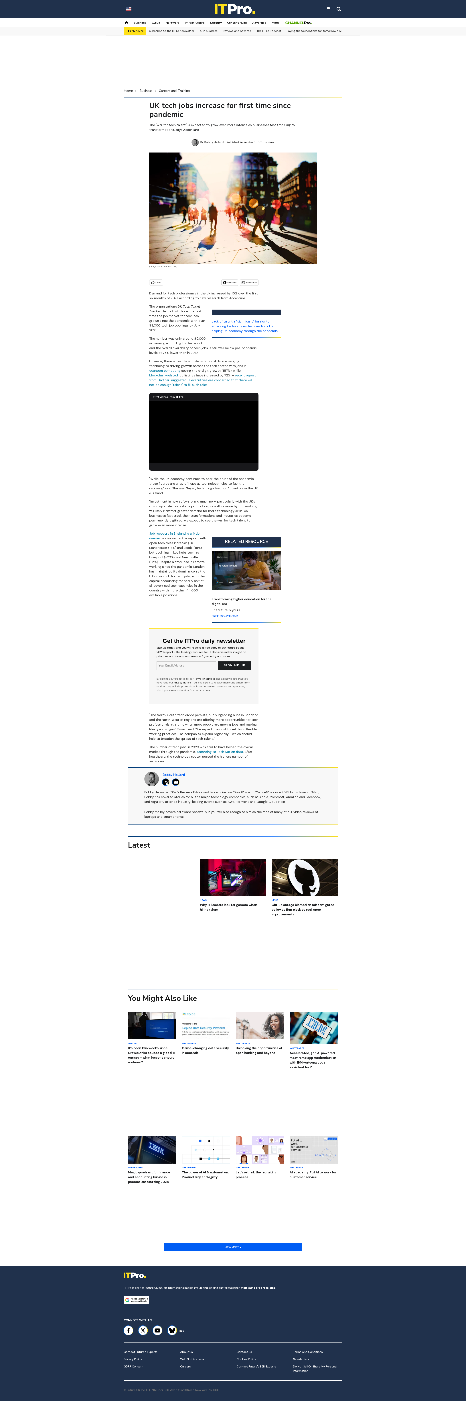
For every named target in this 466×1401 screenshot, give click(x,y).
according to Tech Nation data (219, 752)
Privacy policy (133, 1359)
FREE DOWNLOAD (225, 616)
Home (128, 91)
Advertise (259, 23)
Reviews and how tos (237, 31)
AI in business (209, 31)
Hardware (172, 23)
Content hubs (237, 23)
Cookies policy (246, 1359)
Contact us (244, 1352)
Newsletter (251, 282)
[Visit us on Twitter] (142, 1330)
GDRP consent (133, 1366)
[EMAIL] (177, 782)
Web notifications (192, 1359)
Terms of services (205, 678)
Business (140, 23)
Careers (185, 1366)
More (275, 23)
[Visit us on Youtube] (157, 1330)
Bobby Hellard (214, 142)
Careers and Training (174, 91)
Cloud (156, 23)
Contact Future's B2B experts (256, 1366)
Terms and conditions (308, 1352)
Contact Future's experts (140, 1352)
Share (158, 282)
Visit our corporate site (258, 1288)
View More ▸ (233, 1247)
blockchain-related (163, 375)
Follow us (232, 282)
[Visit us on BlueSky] (170, 1330)
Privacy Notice (182, 682)
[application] (203, 432)
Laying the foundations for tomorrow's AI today (318, 31)
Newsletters (301, 1359)
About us (186, 1352)
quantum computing (164, 370)
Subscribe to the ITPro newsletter (171, 31)
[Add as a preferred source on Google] (136, 1300)
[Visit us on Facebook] (128, 1330)
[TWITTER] (167, 782)
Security (216, 23)
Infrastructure (195, 23)
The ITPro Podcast (268, 31)
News (271, 142)
